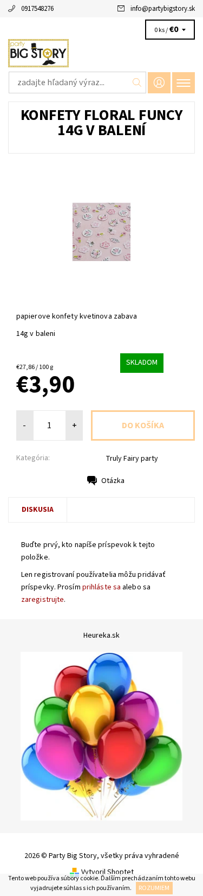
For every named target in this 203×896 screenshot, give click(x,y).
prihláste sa (101, 587)
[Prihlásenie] (159, 82)
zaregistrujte (42, 599)
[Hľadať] (137, 82)
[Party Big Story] (101, 53)
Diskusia (38, 509)
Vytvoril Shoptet (107, 872)
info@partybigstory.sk (162, 9)
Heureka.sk (101, 635)
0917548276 (37, 9)
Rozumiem (154, 888)
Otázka (113, 480)
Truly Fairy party (132, 458)
